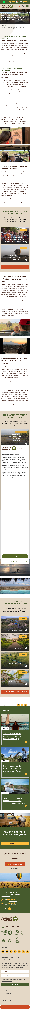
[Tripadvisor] (7, 951)
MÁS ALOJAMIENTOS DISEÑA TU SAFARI (16, 691)
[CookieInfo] (12, 448)
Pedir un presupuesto (15, 1007)
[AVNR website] (9, 940)
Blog (8, 25)
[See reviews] (15, 902)
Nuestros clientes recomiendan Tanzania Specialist (11, 894)
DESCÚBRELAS (15, 267)
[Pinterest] (23, 951)
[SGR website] (3, 940)
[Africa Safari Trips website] (6, 932)
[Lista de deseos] (19, 6)
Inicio (2, 25)
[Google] (11, 951)
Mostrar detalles (14, 561)
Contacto (3, 997)
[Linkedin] (27, 951)
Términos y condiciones (7, 990)
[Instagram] (15, 951)
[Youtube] (2, 951)
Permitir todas (14, 556)
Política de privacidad (6, 993)
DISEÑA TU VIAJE (15, 843)
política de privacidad (6, 981)
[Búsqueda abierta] (23, 6)
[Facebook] (19, 951)
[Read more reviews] (16, 2)
